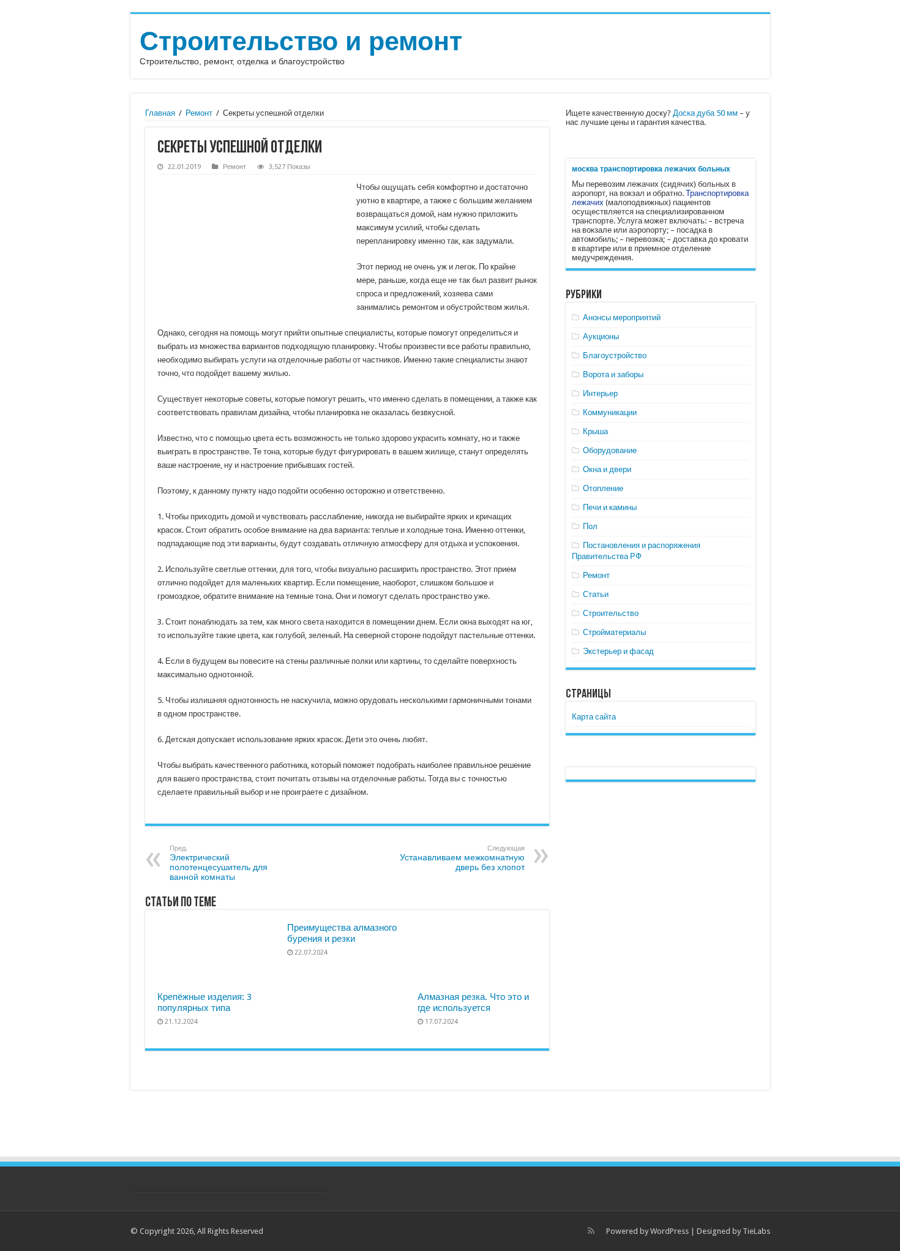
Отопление (603, 488)
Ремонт (199, 113)
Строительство (611, 613)
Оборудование (610, 450)
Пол (590, 526)
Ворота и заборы (613, 374)
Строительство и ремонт (301, 41)
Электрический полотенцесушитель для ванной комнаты (219, 863)
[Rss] (591, 1230)
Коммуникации (610, 412)
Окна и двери (607, 469)
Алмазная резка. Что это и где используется (473, 1002)
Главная (160, 113)
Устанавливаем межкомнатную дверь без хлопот (462, 858)
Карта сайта (594, 716)
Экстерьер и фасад (618, 651)
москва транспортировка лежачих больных (651, 169)
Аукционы (601, 336)
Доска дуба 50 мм (705, 113)
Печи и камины (610, 507)
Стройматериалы (614, 632)
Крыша (595, 431)
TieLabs (756, 1231)
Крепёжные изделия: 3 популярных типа (204, 1002)
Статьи (596, 594)
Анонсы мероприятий (622, 317)
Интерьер (600, 393)
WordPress (669, 1231)
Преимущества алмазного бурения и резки (342, 933)
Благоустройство (615, 355)
